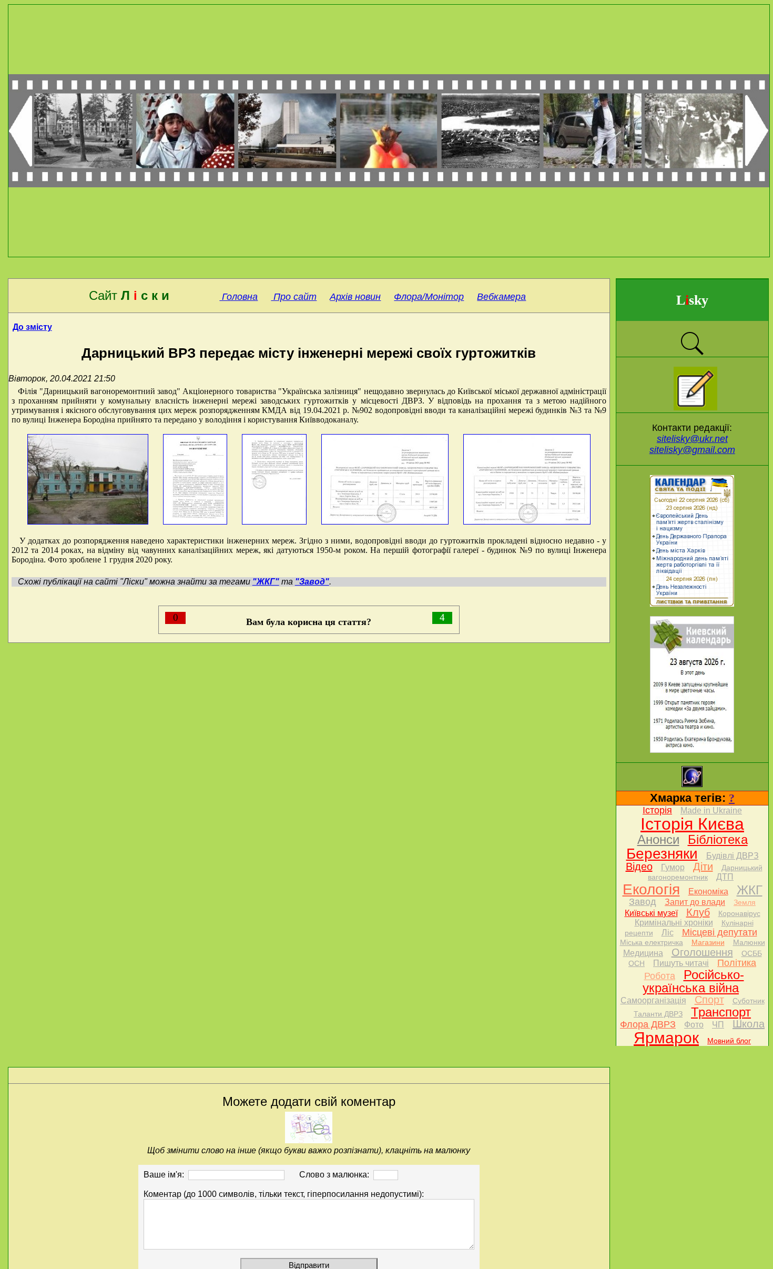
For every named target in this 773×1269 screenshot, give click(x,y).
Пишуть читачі (681, 963)
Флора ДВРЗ (648, 1024)
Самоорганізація (653, 1000)
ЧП (718, 1024)
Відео (639, 866)
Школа (749, 1024)
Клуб (698, 912)
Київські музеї (651, 913)
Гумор (673, 867)
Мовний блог (729, 1040)
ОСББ (751, 953)
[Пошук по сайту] (692, 353)
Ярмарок (666, 1037)
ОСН (636, 963)
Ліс (668, 932)
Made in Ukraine (711, 810)
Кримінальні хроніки (674, 922)
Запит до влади (695, 902)
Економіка (708, 891)
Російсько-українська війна (693, 981)
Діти (703, 866)
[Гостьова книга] (695, 407)
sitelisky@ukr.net (692, 439)
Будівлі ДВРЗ (732, 855)
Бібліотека (718, 839)
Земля (745, 902)
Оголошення (702, 952)
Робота (659, 976)
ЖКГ (749, 890)
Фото (694, 1024)
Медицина (643, 953)
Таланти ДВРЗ (658, 1014)
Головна (238, 296)
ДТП (725, 876)
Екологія (651, 889)
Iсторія (657, 810)
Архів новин (355, 296)
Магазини (708, 942)
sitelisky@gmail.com (692, 450)
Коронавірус (739, 913)
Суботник (749, 1000)
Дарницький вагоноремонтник (705, 872)
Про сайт (294, 296)
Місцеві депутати (719, 932)
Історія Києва (692, 823)
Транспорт (721, 1012)
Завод (642, 902)
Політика (736, 963)
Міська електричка (651, 942)
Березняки (662, 853)
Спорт (709, 999)
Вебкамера (501, 296)
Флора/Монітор (429, 296)
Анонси (658, 839)
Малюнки (749, 942)
